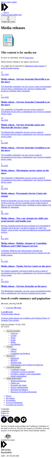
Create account (7, 15)
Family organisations (18, 376)
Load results (7, 312)
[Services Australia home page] (5, 10)
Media (13, 342)
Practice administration (19, 387)
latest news (29, 58)
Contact (9, 347)
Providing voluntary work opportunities (26, 374)
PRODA (14, 360)
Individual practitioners (19, 390)
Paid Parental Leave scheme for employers (27, 365)
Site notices (10, 398)
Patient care (15, 383)
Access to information (14, 402)
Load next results (13, 308)
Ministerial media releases (35, 66)
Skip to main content (9, 2)
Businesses (11, 356)
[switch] (8, 19)
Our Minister (15, 344)
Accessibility (11, 400)
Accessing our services (14, 405)
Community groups (13, 367)
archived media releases (10, 68)
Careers (13, 336)
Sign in (6, 12)
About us (14, 333)
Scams (13, 340)
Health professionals (14, 378)
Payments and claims (19, 385)
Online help (17, 15)
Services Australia (13, 331)
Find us (13, 351)
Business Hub (16, 363)
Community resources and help (22, 372)
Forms (13, 338)
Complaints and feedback (20, 353)
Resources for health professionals (24, 392)
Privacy (9, 396)
